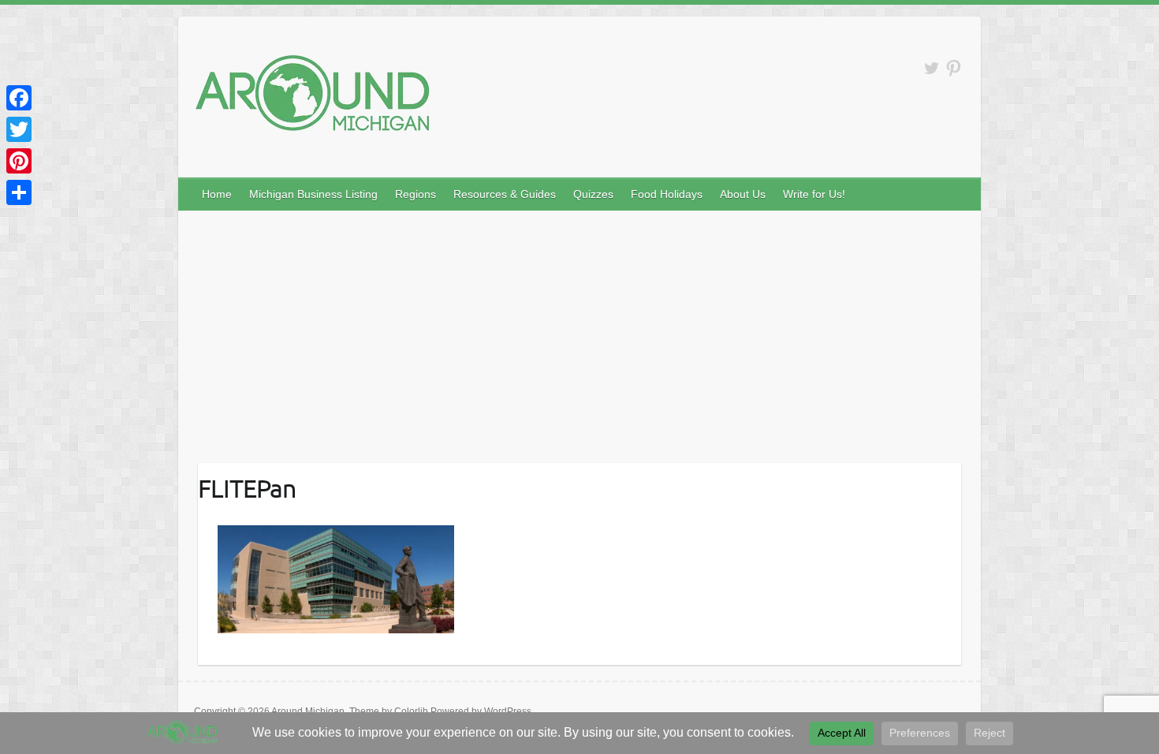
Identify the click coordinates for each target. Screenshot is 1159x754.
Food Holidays (666, 194)
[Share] (19, 192)
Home (217, 194)
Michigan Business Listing (313, 194)
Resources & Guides (504, 194)
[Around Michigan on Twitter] (931, 68)
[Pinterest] (19, 161)
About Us (743, 194)
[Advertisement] (579, 328)
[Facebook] (19, 98)
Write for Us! (814, 194)
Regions (415, 194)
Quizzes (593, 194)
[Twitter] (19, 129)
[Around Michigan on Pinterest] (953, 68)
